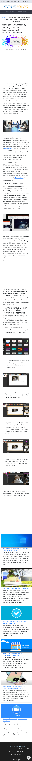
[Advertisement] (16, 67)
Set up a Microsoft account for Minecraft (16, 588)
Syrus (19, 760)
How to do (10, 12)
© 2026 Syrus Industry (16, 746)
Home (4, 17)
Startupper (22, 12)
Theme (13, 760)
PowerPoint (19, 178)
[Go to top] (29, 758)
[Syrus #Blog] (16, 6)
